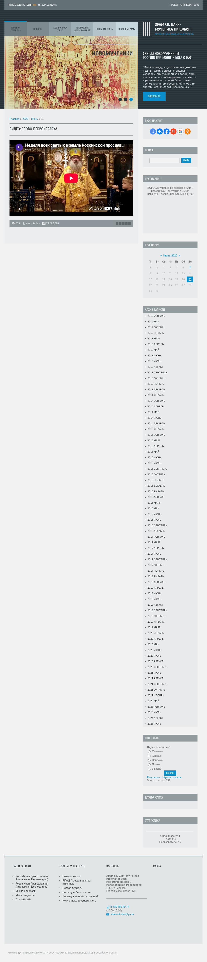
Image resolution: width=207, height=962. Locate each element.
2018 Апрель (156, 587)
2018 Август (155, 604)
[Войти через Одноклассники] (188, 131)
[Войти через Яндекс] (173, 131)
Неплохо (157, 760)
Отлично (157, 751)
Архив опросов (172, 777)
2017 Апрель (156, 548)
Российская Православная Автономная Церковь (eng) (32, 885)
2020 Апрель (156, 638)
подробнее (154, 96)
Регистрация (186, 4)
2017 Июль (154, 553)
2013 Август (155, 367)
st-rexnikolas (33, 223)
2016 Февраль (156, 497)
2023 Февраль (156, 706)
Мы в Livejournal (25, 895)
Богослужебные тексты (76, 892)
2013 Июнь (155, 355)
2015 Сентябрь (157, 468)
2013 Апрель (156, 344)
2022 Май (153, 701)
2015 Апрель (156, 446)
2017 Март (154, 542)
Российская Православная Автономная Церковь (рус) (32, 878)
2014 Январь (156, 395)
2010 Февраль (156, 316)
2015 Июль (154, 463)
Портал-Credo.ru (72, 887)
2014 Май (153, 412)
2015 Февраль (156, 434)
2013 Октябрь (156, 378)
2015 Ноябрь (156, 480)
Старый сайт (23, 899)
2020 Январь (156, 633)
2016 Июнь (155, 514)
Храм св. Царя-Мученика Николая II (173, 27)
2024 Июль (154, 712)
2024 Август (155, 718)
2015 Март (154, 440)
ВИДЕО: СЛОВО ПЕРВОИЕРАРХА (33, 129)
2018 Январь (156, 576)
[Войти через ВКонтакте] (160, 131)
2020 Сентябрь (157, 667)
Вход (196, 4)
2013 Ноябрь (156, 383)
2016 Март (154, 502)
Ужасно (156, 768)
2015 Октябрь (156, 474)
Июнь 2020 (170, 255)
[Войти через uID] (153, 131)
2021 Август (155, 678)
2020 (25, 118)
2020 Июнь (155, 650)
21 (190, 279)
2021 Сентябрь (157, 684)
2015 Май (153, 451)
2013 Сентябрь (157, 372)
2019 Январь (156, 621)
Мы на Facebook (26, 890)
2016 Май (153, 508)
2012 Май (153, 321)
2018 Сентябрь (157, 610)
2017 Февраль (156, 536)
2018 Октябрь (156, 616)
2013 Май (153, 350)
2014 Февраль (156, 400)
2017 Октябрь (156, 565)
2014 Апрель (156, 406)
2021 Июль (154, 672)
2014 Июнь (155, 417)
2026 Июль (154, 723)
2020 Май (153, 644)
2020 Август (155, 661)
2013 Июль (154, 361)
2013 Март (154, 338)
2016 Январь (156, 491)
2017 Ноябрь (156, 570)
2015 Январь (156, 429)
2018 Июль (154, 599)
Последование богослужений (80, 896)
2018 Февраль (156, 582)
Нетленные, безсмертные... (79, 900)
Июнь (34, 118)
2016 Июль (154, 519)
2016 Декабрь (156, 531)
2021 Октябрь (156, 689)
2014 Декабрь (156, 423)
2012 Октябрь (156, 327)
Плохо (156, 764)
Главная (174, 4)
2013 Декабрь (156, 389)
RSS (34, 4)
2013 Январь (156, 333)
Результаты (154, 777)
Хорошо (157, 755)
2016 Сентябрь (157, 525)
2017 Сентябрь (157, 559)
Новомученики (71, 876)
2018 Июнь (155, 593)
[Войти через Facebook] (167, 131)
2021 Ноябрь (156, 695)
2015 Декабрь (156, 485)
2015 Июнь (155, 457)
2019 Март (154, 627)
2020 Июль (154, 655)
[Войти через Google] (180, 131)
